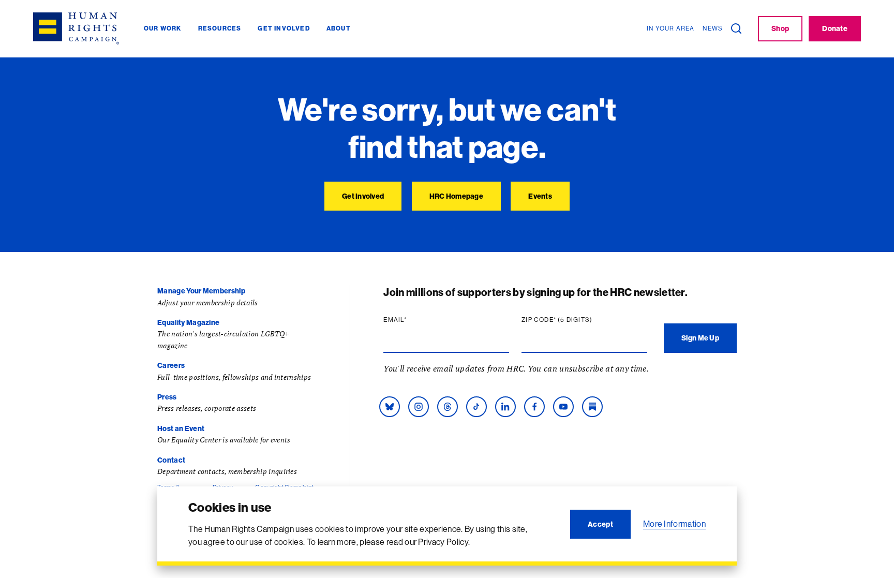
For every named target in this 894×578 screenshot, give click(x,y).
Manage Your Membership (201, 290)
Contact (171, 460)
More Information (674, 523)
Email (414, 319)
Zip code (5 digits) (577, 319)
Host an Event (180, 428)
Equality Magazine (188, 322)
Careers (171, 365)
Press (167, 397)
